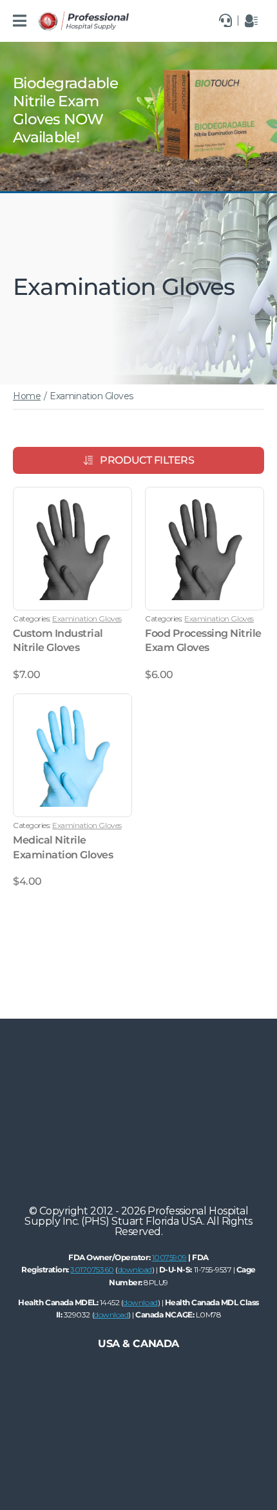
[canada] (84, 16)
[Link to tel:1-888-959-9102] (225, 20)
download (135, 1269)
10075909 (169, 1257)
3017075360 (91, 1269)
